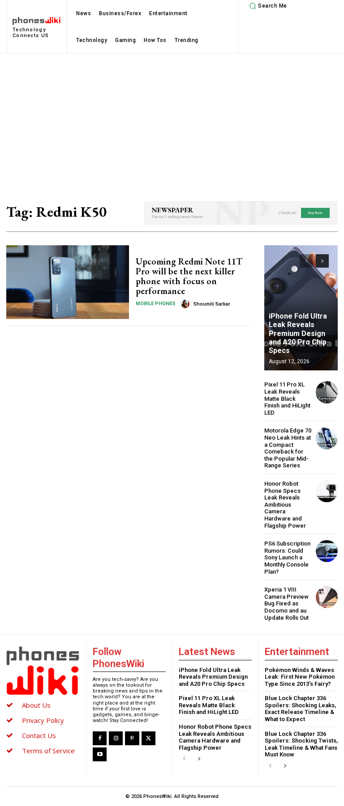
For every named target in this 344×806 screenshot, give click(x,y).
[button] (267, 6)
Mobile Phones (156, 303)
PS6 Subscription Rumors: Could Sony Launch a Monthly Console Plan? (287, 557)
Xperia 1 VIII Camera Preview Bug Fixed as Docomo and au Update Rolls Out (286, 603)
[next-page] (322, 261)
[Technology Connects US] (42, 670)
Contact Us (39, 735)
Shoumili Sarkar (212, 304)
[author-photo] (186, 303)
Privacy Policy (43, 720)
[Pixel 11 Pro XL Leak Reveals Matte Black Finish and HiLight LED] (327, 392)
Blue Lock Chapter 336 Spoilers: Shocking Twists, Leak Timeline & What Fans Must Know (301, 744)
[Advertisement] (172, 120)
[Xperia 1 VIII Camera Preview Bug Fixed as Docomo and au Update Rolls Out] (327, 597)
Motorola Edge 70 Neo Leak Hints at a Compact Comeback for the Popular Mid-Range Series (287, 448)
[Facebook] (100, 738)
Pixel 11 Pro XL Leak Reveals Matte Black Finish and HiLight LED (287, 398)
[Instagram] (116, 738)
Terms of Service (48, 750)
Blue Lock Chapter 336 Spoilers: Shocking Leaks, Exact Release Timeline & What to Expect (300, 708)
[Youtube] (100, 754)
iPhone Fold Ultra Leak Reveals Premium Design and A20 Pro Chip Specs (298, 333)
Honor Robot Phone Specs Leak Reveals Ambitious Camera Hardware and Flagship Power (285, 504)
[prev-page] (306, 261)
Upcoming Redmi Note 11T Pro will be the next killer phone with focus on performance (189, 276)
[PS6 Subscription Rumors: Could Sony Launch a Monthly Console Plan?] (327, 551)
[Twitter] (148, 738)
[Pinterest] (132, 738)
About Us (36, 705)
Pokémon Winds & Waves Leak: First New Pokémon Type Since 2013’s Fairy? (300, 677)
